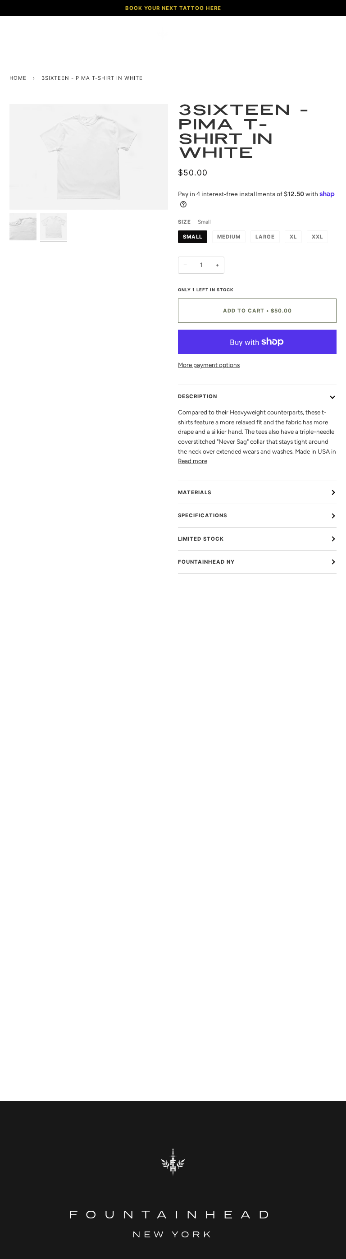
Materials (194, 492)
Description (197, 396)
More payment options (209, 364)
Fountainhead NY (206, 562)
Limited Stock (201, 539)
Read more (192, 460)
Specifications (202, 515)
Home (18, 78)
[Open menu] (22, 33)
